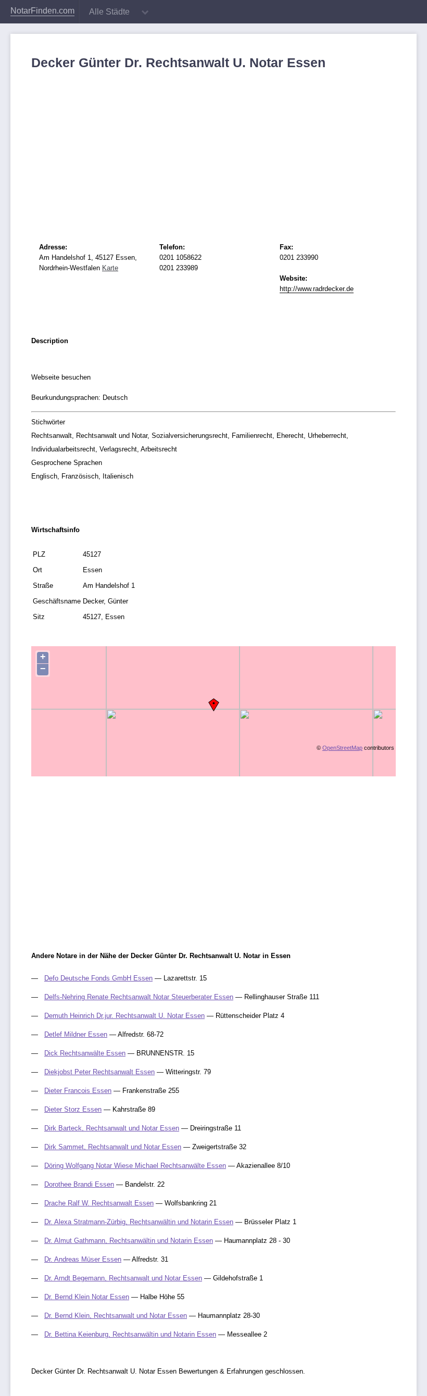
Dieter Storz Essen (73, 1109)
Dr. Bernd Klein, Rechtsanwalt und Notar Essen (115, 1315)
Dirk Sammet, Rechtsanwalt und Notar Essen (112, 1147)
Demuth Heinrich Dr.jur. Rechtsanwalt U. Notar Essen (124, 1016)
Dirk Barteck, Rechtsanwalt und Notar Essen (111, 1128)
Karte (110, 268)
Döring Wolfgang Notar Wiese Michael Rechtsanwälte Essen (135, 1165)
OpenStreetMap (342, 748)
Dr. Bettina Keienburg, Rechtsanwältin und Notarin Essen (130, 1334)
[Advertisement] (213, 148)
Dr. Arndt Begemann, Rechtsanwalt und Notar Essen (123, 1278)
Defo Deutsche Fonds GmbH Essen (98, 978)
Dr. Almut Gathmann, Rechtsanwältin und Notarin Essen (128, 1240)
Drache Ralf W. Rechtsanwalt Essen (99, 1203)
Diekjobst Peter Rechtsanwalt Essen (99, 1072)
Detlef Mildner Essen (75, 1034)
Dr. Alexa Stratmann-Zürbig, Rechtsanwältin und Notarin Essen (138, 1222)
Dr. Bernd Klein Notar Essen (86, 1297)
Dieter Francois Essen (77, 1091)
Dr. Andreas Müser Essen (82, 1259)
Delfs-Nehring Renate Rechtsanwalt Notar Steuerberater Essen (138, 997)
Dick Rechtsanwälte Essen (84, 1053)
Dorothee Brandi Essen (79, 1184)
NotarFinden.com (42, 10)
